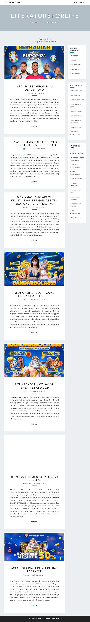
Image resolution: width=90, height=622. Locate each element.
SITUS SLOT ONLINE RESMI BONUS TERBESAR (34, 478)
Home (75, 2)
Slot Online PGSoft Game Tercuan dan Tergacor (34, 294)
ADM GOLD (40, 93)
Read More (34, 126)
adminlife (42, 575)
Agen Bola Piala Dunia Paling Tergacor (34, 570)
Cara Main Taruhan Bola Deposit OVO (34, 88)
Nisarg (62, 618)
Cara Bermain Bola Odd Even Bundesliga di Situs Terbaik (34, 143)
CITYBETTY (82, 2)
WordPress (49, 618)
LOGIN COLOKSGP (75, 127)
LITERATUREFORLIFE (13, 2)
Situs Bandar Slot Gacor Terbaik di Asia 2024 (34, 386)
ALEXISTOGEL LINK (75, 218)
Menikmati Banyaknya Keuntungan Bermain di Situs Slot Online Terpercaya (34, 200)
